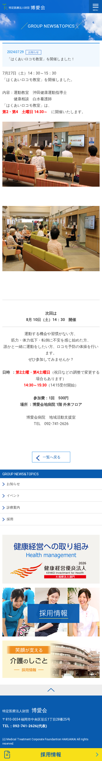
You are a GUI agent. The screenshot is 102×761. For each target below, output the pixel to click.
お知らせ (13, 484)
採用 (10, 519)
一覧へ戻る (51, 457)
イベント (13, 495)
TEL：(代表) (24, 726)
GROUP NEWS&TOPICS (20, 474)
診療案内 (13, 507)
